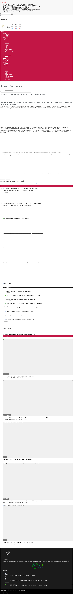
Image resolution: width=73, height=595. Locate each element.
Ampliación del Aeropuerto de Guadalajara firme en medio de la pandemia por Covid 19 (28, 585)
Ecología (6, 53)
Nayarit (6, 48)
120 (72, 584)
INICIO (4, 33)
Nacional (4, 39)
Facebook (8, 552)
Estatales (4, 37)
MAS (4, 44)
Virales (6, 45)
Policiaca (4, 41)
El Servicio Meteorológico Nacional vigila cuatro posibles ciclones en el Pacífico (20, 5)
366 (72, 573)
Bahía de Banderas (8, 49)
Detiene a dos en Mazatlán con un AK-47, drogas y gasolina (15, 11)
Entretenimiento (8, 54)
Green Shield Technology (12, 590)
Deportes (7, 52)
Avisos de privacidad (7, 593)
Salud (6, 47)
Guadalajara (7, 38)
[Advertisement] (36, 118)
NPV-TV (6, 35)
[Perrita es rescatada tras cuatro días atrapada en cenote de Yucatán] (15, 92)
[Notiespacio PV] (4, 19)
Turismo (6, 56)
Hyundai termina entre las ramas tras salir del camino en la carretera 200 (18, 10)
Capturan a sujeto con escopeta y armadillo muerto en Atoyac (16, 7)
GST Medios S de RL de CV (6, 589)
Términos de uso (6, 592)
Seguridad (7, 43)
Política (6, 46)
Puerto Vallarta (6, 34)
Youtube (8, 553)
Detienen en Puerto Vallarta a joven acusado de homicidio (15, 8)
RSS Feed (8, 554)
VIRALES (7, 179)
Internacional (5, 40)
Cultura (6, 50)
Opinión (6, 36)
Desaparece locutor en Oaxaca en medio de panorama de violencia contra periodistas (21, 9)
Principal (8, 551)
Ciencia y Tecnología (9, 51)
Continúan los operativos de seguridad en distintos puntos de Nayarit (18, 4)
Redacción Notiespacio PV (8, 99)
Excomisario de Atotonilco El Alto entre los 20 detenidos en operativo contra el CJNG (21, 6)
